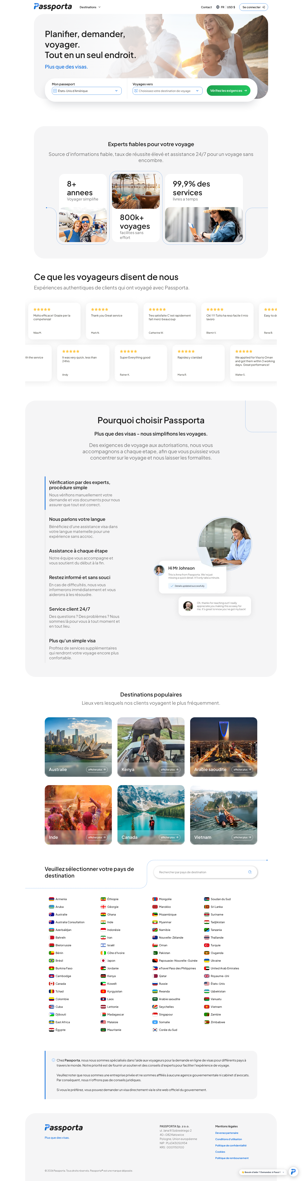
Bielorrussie (63, 945)
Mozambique (168, 914)
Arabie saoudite (169, 999)
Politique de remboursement (232, 1158)
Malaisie (112, 1022)
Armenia (61, 899)
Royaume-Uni (220, 976)
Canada (61, 983)
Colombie (62, 999)
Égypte (61, 1030)
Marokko (165, 907)
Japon (111, 960)
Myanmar (165, 922)
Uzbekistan (218, 991)
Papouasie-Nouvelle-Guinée (178, 960)
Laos (110, 999)
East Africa (63, 1022)
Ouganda (217, 953)
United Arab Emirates (225, 968)
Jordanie (113, 968)
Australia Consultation (70, 922)
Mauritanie (114, 1030)
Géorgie (112, 907)
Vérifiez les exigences (226, 90)
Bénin (59, 953)
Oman (163, 945)
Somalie (164, 1022)
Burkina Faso (64, 968)
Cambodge (63, 976)
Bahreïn (61, 937)
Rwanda (164, 991)
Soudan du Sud (221, 899)
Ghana (111, 914)
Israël (110, 945)
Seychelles (166, 1006)
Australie (61, 914)
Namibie (164, 930)
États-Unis (218, 983)
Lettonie (112, 1006)
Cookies (220, 1151)
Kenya (111, 976)
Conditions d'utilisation (228, 1139)
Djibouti (61, 1014)
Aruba (60, 907)
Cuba (59, 1006)
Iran (109, 937)
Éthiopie (112, 899)
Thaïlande (217, 937)
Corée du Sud (168, 1030)
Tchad (60, 991)
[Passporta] (53, 7)
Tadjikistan (218, 922)
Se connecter (252, 7)
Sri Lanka (217, 907)
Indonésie (113, 930)
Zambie (216, 1014)
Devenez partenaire (226, 1132)
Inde (110, 922)
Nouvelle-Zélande (171, 937)
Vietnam (216, 1006)
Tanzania (216, 930)
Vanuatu (216, 999)
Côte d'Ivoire (116, 953)
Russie (163, 983)
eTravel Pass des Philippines (177, 968)
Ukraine (216, 960)
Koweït (112, 983)
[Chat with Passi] (293, 1172)
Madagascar (115, 1014)
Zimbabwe (218, 1022)
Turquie (216, 945)
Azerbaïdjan (63, 930)
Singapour (166, 1014)
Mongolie (165, 899)
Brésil (59, 960)
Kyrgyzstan (114, 991)
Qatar (163, 976)
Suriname (217, 914)
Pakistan (164, 953)
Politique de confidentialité (231, 1145)
